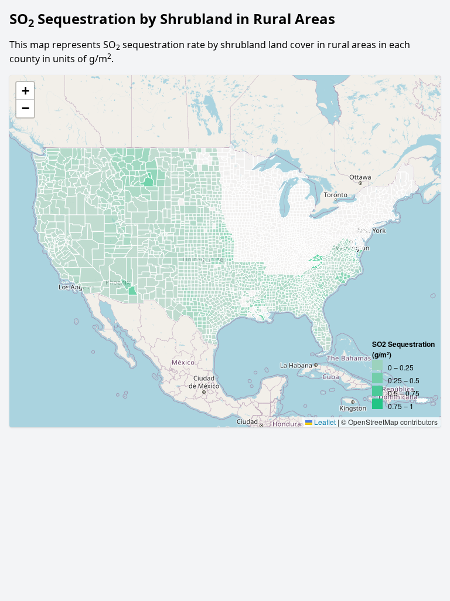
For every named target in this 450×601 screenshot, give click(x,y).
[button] (25, 91)
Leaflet (324, 422)
